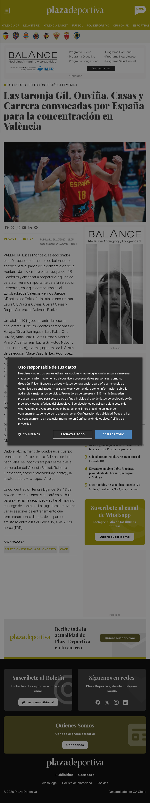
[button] (29, 434)
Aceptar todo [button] (113, 434)
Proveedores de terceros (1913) (82, 393)
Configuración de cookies (93, 418)
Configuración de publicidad (95, 413)
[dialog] (74, 401)
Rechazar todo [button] (73, 434)
